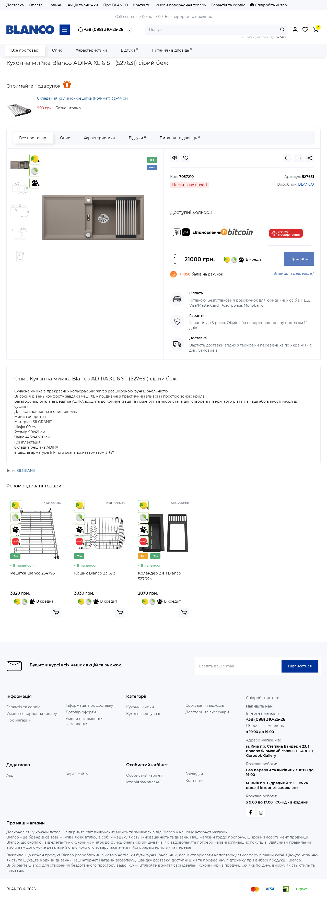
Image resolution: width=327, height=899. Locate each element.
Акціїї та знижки (83, 5)
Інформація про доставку (89, 705)
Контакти (141, 5)
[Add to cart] (56, 613)
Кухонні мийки (140, 707)
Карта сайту (77, 774)
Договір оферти (81, 712)
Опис (57, 50)
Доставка (15, 5)
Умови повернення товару (181, 5)
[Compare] (174, 158)
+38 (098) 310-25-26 (103, 29)
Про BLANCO (115, 5)
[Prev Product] (287, 158)
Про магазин (18, 720)
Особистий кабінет (144, 775)
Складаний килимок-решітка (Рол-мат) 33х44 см (82, 98)
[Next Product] (298, 158)
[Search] (282, 30)
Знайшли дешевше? (294, 273)
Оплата (35, 5)
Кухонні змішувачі (143, 713)
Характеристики (91, 50)
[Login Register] (295, 30)
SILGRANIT (26, 470)
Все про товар (24, 50)
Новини (55, 5)
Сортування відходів (204, 705)
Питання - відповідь (172, 50)
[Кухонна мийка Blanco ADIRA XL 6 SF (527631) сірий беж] (93, 217)
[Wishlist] (185, 158)
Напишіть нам (259, 706)
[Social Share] (309, 158)
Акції (11, 775)
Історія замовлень (143, 782)
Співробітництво (270, 5)
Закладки (194, 774)
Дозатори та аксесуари (207, 712)
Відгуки (129, 50)
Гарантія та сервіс (228, 5)
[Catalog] (65, 30)
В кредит (254, 259)
